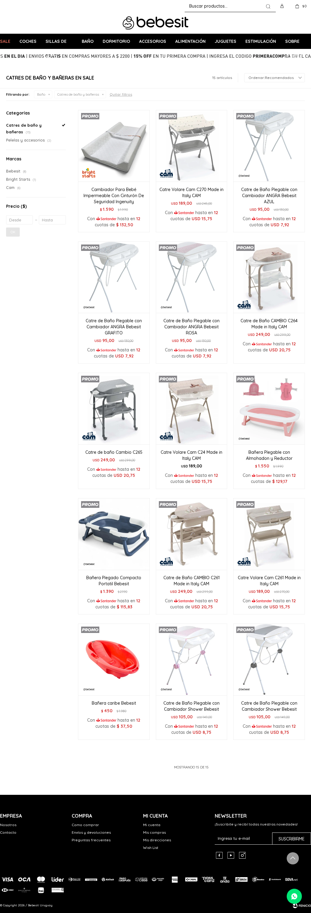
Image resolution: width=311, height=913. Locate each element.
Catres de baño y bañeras (78, 94)
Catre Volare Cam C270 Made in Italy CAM (191, 192)
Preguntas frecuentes (91, 840)
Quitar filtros (121, 94)
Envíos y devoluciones (91, 832)
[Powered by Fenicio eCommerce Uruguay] (302, 905)
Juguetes (225, 41)
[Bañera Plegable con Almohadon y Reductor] (269, 408)
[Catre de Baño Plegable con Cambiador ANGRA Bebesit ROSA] (191, 277)
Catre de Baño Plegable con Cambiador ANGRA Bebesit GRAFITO (114, 327)
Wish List (150, 847)
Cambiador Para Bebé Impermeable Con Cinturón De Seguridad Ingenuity (114, 195)
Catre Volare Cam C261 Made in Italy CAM (269, 580)
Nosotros (8, 824)
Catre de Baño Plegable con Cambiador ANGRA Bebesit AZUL (269, 195)
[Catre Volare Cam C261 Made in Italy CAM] (269, 534)
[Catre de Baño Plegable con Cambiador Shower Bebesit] (191, 659)
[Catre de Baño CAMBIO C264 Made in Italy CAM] (269, 277)
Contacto (8, 832)
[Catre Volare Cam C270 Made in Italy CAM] (191, 146)
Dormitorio (116, 41)
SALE (5, 41)
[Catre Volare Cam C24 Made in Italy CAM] (191, 408)
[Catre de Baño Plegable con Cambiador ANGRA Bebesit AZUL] (269, 146)
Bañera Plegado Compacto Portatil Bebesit (113, 580)
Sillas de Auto (56, 44)
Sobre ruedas (293, 44)
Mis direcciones (157, 840)
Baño (88, 41)
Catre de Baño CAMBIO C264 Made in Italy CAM (269, 324)
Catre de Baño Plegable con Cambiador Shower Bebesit (191, 706)
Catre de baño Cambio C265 (113, 452)
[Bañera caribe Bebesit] (114, 659)
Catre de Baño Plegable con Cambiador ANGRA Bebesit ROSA (191, 327)
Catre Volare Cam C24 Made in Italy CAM (191, 455)
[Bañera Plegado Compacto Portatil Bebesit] (114, 534)
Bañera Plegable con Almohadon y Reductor (269, 455)
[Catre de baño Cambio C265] (114, 408)
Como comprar (85, 824)
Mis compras (154, 832)
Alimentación (190, 41)
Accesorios (152, 41)
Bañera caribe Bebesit (114, 703)
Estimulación (260, 41)
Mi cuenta (151, 824)
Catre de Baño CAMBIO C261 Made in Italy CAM (191, 580)
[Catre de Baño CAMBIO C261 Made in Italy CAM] (191, 534)
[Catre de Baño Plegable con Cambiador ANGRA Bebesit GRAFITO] (114, 277)
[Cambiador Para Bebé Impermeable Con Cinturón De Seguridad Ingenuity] (114, 146)
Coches (27, 41)
